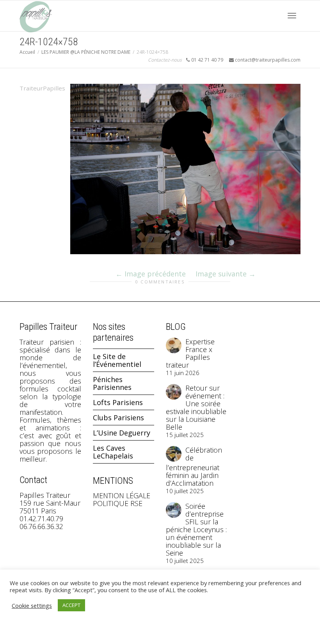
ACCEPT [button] (71, 605)
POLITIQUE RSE (117, 503)
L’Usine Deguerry (121, 432)
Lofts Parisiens (118, 402)
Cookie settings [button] (32, 605)
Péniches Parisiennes (112, 383)
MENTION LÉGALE (121, 495)
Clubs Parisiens (118, 417)
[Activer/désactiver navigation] (291, 15)
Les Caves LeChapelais (113, 451)
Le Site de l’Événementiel (117, 360)
